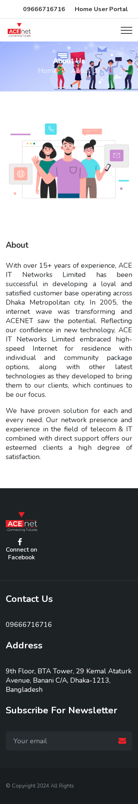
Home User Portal (101, 9)
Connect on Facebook (21, 553)
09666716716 (44, 9)
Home (47, 70)
